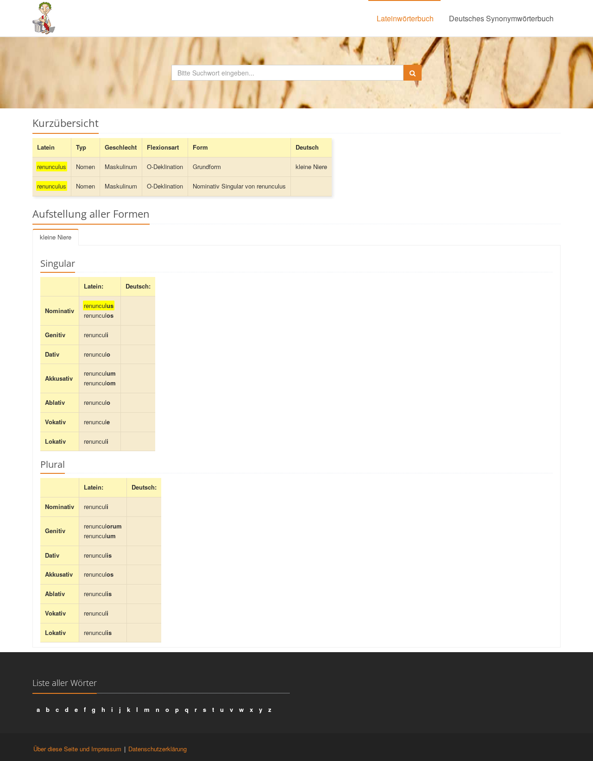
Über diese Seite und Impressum (77, 748)
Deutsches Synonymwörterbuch (501, 18)
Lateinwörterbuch (405, 18)
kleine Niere (55, 237)
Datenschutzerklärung (157, 748)
